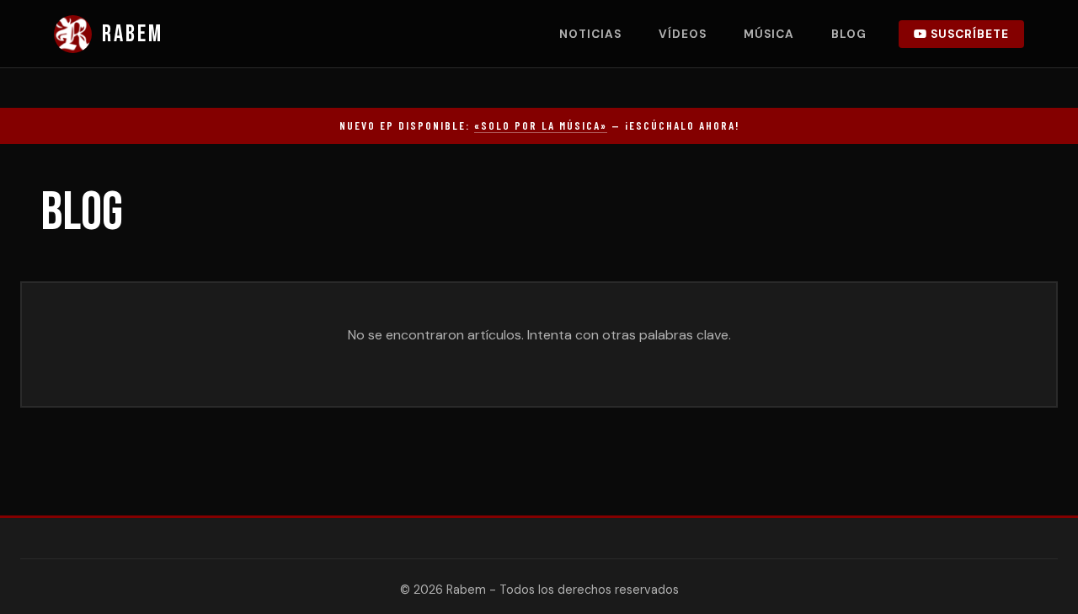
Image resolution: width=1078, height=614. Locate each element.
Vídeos (683, 34)
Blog (849, 34)
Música (769, 34)
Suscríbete (968, 34)
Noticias (590, 34)
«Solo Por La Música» (540, 125)
